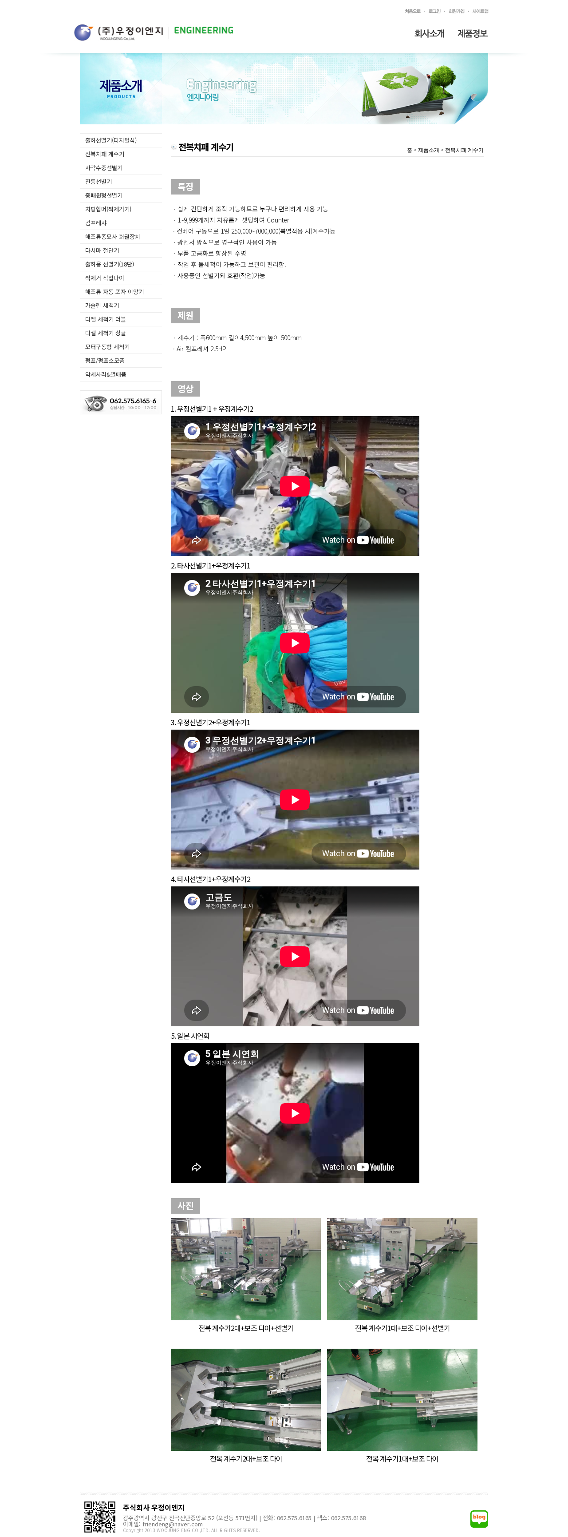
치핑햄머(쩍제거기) (108, 209)
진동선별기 (98, 181)
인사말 (429, 33)
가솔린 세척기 (102, 305)
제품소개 (473, 33)
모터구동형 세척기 (107, 346)
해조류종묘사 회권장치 (112, 236)
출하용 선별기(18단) (109, 264)
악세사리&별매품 (105, 374)
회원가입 (456, 11)
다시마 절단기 (102, 250)
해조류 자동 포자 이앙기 (114, 291)
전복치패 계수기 (104, 154)
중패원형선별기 (103, 195)
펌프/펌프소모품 (105, 360)
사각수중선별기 (103, 167)
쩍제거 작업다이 (104, 278)
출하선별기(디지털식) (111, 140)
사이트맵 (481, 11)
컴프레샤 (95, 222)
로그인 (434, 11)
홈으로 (412, 11)
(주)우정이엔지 (153, 32)
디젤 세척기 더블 (105, 319)
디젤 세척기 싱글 (105, 333)
